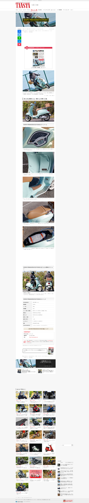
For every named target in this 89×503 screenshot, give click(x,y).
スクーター (39, 30)
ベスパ (51, 30)
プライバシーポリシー (34, 499)
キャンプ (24, 9)
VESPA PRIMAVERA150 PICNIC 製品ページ (38, 328)
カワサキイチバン (35, 0)
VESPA (36, 30)
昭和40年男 (39, 0)
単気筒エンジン (26, 357)
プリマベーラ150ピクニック (45, 30)
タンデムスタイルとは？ (19, 499)
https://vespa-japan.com (33, 337)
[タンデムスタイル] (23, 5)
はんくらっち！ (53, 9)
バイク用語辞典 (59, 9)
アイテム (28, 9)
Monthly (69, 462)
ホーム (17, 9)
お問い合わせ (40, 499)
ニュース (20, 9)
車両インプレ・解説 (34, 9)
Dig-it (25, 499)
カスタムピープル (29, 0)
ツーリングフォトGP (46, 9)
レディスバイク (24, 0)
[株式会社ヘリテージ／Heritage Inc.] (19, 501)
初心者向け (40, 9)
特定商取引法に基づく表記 (46, 499)
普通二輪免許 (31, 357)
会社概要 (28, 499)
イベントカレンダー (66, 9)
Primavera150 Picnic (31, 30)
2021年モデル (26, 30)
